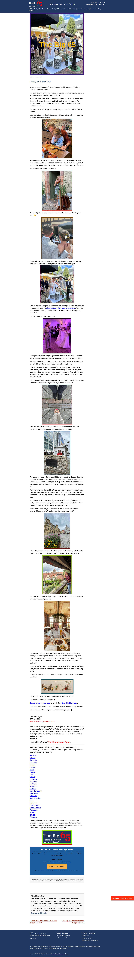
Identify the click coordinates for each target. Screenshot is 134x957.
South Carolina (35, 808)
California (33, 760)
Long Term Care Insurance (88, 933)
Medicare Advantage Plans (63, 935)
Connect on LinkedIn (39, 913)
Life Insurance (85, 935)
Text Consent (33, 938)
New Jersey (34, 793)
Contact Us (102, 2)
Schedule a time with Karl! (122, 898)
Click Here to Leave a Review (59, 742)
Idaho (32, 770)
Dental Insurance (86, 938)
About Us (94, 2)
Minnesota (33, 786)
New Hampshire (36, 791)
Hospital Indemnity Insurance (89, 937)
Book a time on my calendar (40, 703)
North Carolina (35, 798)
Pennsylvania (34, 805)
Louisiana (33, 779)
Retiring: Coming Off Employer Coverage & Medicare (61, 9)
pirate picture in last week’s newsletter (60, 308)
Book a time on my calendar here (42, 721)
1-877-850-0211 (99, 4)
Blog (99, 9)
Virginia (32, 815)
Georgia (33, 767)
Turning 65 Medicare (39, 9)
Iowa (31, 774)
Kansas (32, 777)
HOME (30, 9)
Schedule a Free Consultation (57, 866)
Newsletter (31, 10)
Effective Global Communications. (59, 953)
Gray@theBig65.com (69, 703)
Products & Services (82, 9)
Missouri (33, 789)
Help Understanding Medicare (64, 937)
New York (33, 796)
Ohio (31, 800)
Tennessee (34, 810)
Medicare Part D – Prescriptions (90, 940)
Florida (32, 765)
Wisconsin (33, 817)
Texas (32, 812)
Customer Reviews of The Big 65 (38, 933)
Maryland (33, 781)
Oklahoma (33, 803)
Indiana (32, 772)
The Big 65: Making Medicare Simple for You (73, 922)
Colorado (33, 762)
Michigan (33, 784)
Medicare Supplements (62, 933)
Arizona (32, 758)
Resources (93, 9)
